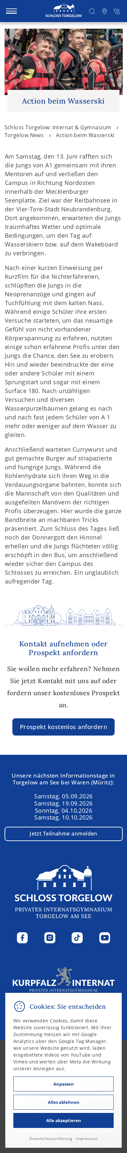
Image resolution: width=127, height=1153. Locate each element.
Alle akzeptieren (63, 1120)
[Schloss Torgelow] (64, 11)
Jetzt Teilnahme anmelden (63, 833)
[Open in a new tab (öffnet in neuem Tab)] (104, 11)
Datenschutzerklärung (51, 1138)
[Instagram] (49, 937)
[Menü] (11, 11)
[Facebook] (22, 937)
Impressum (87, 1138)
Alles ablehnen (63, 1102)
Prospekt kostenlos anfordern (63, 727)
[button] (92, 11)
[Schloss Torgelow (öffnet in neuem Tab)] (64, 981)
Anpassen (63, 1084)
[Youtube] (104, 937)
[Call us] (117, 11)
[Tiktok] (77, 937)
